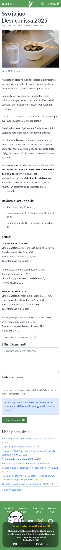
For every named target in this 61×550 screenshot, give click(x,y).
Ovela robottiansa (12, 377)
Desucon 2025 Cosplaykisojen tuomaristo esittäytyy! (30, 467)
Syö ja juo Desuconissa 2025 (17, 459)
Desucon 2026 (23, 510)
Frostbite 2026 (38, 510)
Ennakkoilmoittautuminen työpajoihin (23, 463)
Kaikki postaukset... (12, 489)
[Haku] (42, 4)
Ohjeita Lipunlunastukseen (16, 446)
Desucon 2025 (52, 510)
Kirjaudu (52, 3)
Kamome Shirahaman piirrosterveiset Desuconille (28, 438)
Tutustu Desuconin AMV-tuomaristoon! (23, 483)
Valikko (8, 3)
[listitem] (30, 283)
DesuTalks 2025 (9, 510)
